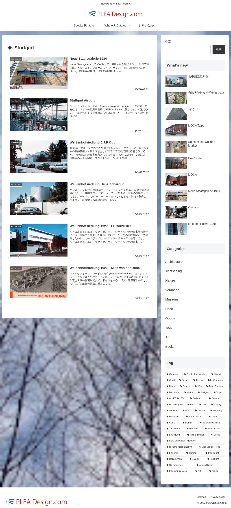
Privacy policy (217, 496)
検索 (168, 42)
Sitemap (201, 496)
